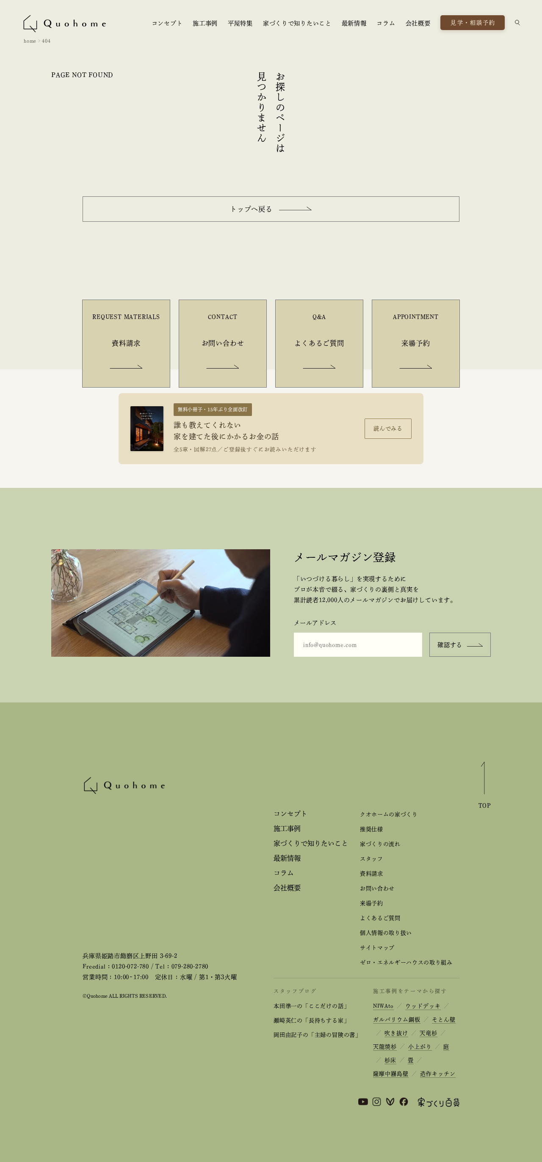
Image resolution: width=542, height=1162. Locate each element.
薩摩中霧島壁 (391, 1074)
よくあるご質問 (380, 918)
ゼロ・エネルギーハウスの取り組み (406, 962)
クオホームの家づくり (389, 814)
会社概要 (418, 23)
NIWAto (383, 1006)
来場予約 (371, 903)
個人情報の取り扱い (386, 933)
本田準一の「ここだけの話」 (311, 1006)
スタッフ (371, 859)
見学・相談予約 (473, 22)
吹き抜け (396, 1033)
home (30, 40)
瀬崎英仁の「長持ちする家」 (311, 1020)
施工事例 (205, 23)
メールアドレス (315, 623)
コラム (385, 23)
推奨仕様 (371, 829)
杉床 (390, 1060)
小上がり (420, 1046)
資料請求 (371, 873)
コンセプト (167, 23)
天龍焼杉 (385, 1046)
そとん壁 (444, 1019)
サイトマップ (377, 947)
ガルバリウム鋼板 (396, 1019)
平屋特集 (240, 23)
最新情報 (354, 23)
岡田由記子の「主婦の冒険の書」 (317, 1035)
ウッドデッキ (423, 1006)
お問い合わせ (377, 888)
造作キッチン (438, 1074)
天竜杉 (428, 1033)
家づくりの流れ (380, 844)
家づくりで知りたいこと (297, 23)
